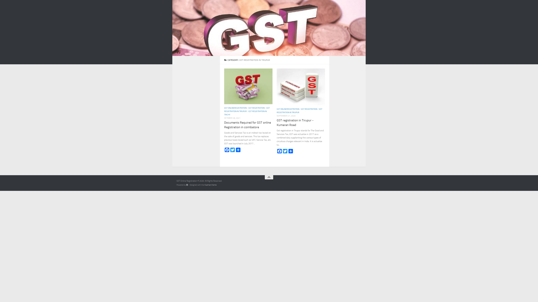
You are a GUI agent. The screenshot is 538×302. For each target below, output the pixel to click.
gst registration (256, 108)
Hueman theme (210, 185)
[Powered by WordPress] (187, 185)
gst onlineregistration (235, 108)
